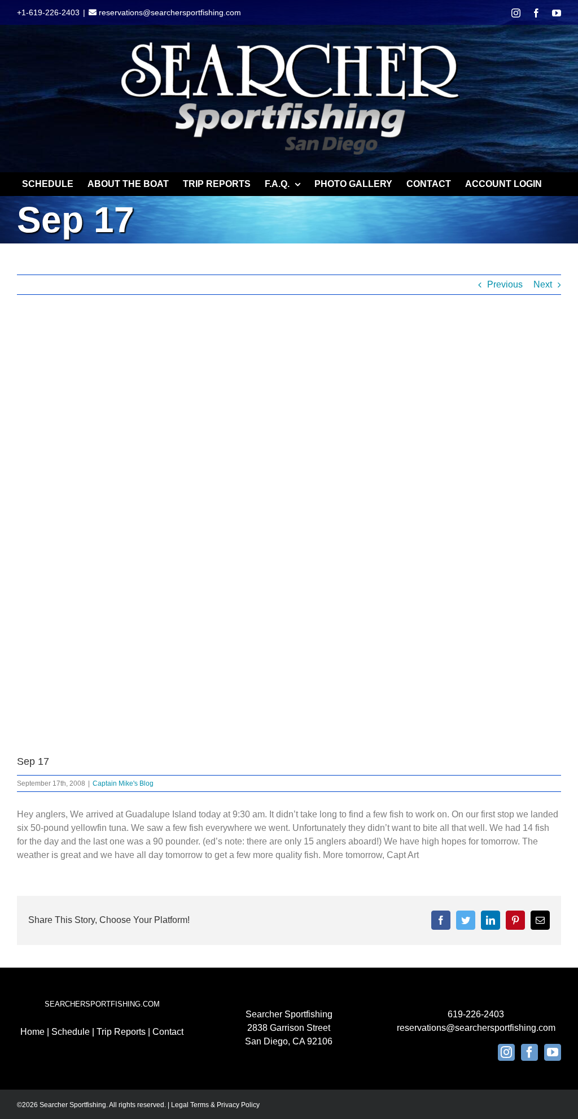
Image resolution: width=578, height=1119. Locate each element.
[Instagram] (506, 1052)
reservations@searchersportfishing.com (169, 12)
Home (32, 1032)
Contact (167, 1032)
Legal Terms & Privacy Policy (215, 1105)
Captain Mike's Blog (123, 783)
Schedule (70, 1032)
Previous (505, 284)
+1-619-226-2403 (48, 12)
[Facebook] (529, 1052)
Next (542, 284)
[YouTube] (552, 1052)
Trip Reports (121, 1032)
